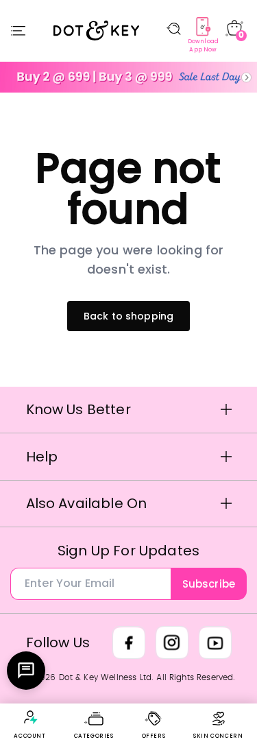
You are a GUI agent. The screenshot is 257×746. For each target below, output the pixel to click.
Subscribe (208, 584)
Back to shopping (129, 316)
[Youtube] (215, 642)
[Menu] (18, 31)
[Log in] (30, 717)
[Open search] (174, 29)
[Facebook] (128, 642)
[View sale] (128, 77)
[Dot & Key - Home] (96, 31)
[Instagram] (172, 642)
